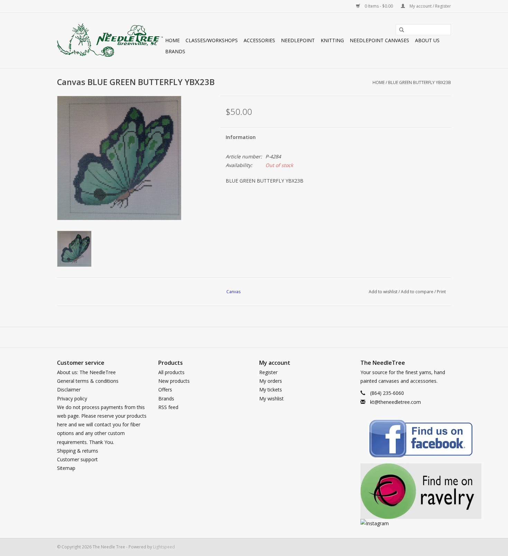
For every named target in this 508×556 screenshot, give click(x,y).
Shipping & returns (77, 450)
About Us (427, 40)
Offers (165, 389)
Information (241, 137)
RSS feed (168, 407)
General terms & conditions (88, 381)
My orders (270, 381)
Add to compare (417, 292)
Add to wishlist (383, 292)
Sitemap (66, 468)
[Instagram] (405, 523)
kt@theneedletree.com (395, 402)
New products (174, 381)
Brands (175, 51)
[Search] (399, 30)
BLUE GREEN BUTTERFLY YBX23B (419, 82)
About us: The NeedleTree (86, 372)
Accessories (259, 40)
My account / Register (429, 6)
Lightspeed (164, 547)
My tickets (270, 389)
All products (171, 372)
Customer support (77, 459)
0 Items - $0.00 (379, 6)
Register (268, 372)
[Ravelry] (405, 491)
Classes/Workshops (212, 40)
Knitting (332, 40)
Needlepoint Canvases (379, 40)
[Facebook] (405, 440)
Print (441, 292)
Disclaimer (69, 389)
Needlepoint (298, 40)
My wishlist (271, 398)
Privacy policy (72, 398)
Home (172, 40)
